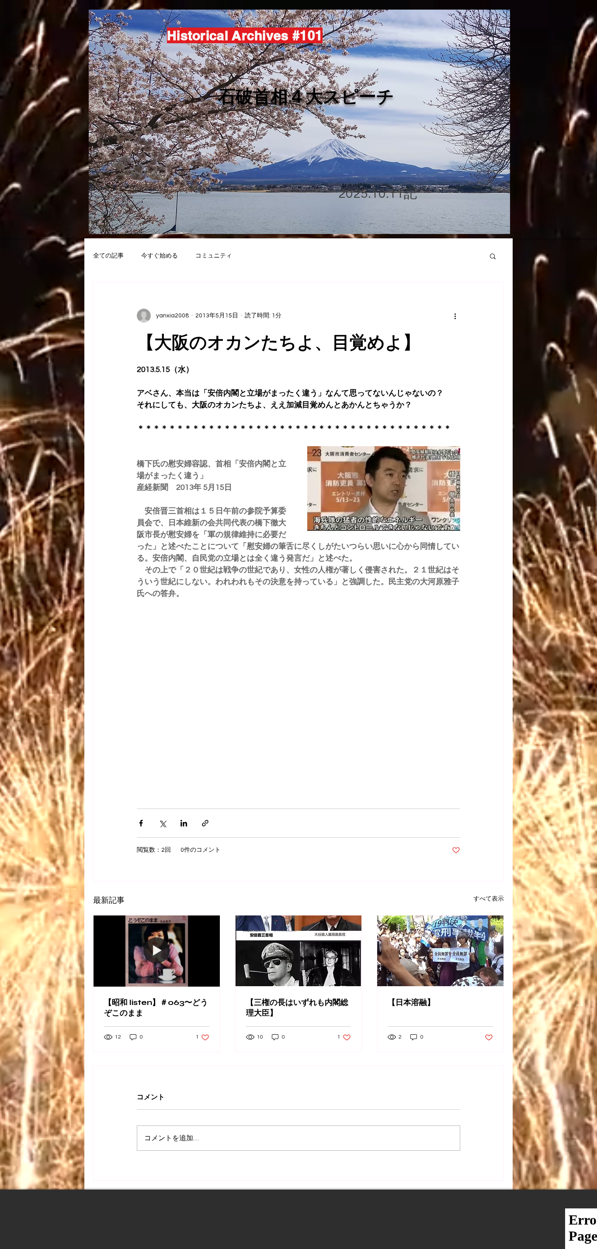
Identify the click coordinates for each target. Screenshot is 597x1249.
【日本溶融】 (411, 1002)
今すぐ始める (159, 256)
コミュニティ (213, 256)
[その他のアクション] (455, 315)
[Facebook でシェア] (141, 823)
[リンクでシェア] (205, 823)
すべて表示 (488, 899)
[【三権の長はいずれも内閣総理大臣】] (299, 950)
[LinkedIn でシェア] (184, 823)
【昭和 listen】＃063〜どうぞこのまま (156, 1008)
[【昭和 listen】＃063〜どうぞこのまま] (157, 950)
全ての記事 (108, 256)
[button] (493, 255)
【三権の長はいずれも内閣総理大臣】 (297, 1008)
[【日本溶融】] (440, 950)
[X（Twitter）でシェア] (162, 823)
